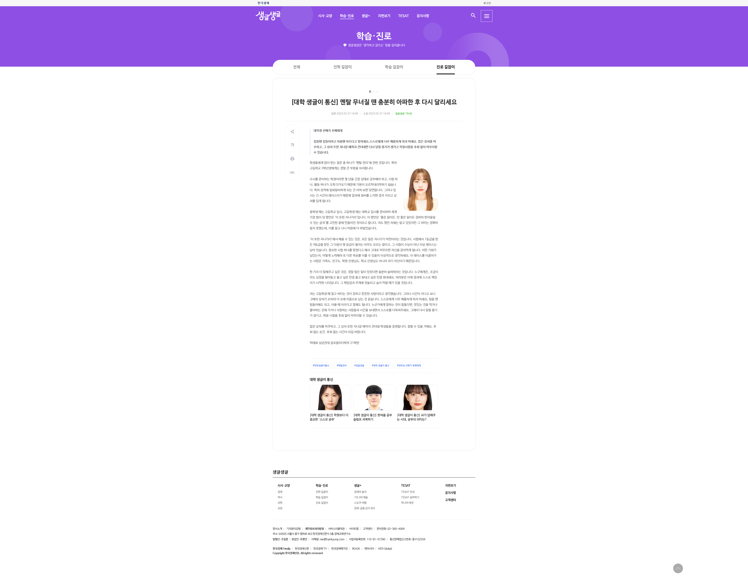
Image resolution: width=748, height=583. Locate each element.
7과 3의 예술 (361, 497)
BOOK (356, 548)
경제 (280, 492)
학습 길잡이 (394, 67)
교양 (280, 508)
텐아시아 (369, 548)
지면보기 (384, 16)
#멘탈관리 (342, 365)
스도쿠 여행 (360, 502)
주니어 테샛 (407, 502)
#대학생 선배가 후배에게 (409, 365)
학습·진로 (347, 16)
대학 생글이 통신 (321, 380)
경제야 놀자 (360, 492)
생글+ (366, 16)
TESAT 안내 (408, 492)
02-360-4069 (396, 528)
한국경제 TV (320, 548)
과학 (280, 502)
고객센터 (367, 528)
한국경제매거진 (339, 548)
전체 (296, 67)
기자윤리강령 (294, 528)
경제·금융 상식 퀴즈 (364, 508)
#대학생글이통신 (321, 365)
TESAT (403, 16)
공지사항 (422, 16)
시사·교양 (325, 16)
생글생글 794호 (403, 113)
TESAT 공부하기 (410, 497)
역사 (280, 497)
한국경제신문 (302, 548)
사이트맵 (353, 528)
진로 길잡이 (446, 67)
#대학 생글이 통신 (380, 365)
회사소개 (277, 528)
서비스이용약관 (336, 528)
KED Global (385, 548)
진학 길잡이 (342, 67)
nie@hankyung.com (332, 539)
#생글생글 (359, 365)
